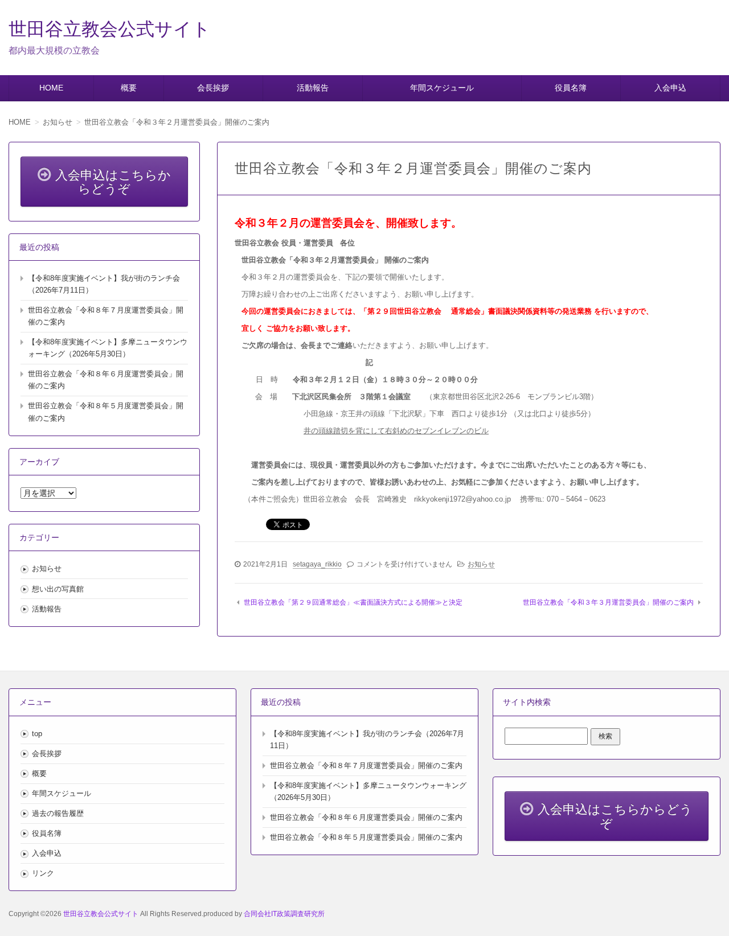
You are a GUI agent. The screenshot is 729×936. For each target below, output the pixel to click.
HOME (51, 87)
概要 (129, 87)
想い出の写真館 (58, 589)
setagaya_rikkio (317, 564)
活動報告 (313, 87)
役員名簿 (571, 87)
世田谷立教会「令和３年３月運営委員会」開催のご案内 (608, 602)
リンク (43, 873)
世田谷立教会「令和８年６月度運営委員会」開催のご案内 (366, 817)
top (37, 733)
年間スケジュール (442, 87)
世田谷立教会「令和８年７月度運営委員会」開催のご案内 (366, 765)
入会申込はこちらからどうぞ (113, 182)
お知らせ (481, 564)
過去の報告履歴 (58, 813)
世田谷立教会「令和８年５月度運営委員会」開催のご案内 (366, 837)
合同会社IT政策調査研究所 (284, 914)
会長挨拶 (213, 87)
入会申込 (670, 87)
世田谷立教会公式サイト (110, 29)
